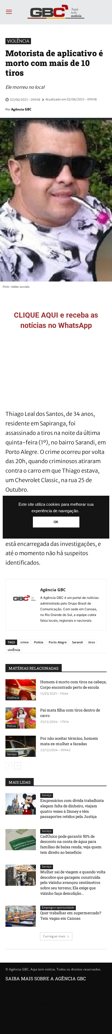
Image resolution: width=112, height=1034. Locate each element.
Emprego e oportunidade (58, 907)
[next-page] (17, 765)
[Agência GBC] (24, 604)
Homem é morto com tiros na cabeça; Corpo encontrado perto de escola (73, 684)
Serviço (12, 754)
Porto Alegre (58, 642)
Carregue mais (54, 936)
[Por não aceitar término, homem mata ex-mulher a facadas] (20, 746)
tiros (91, 642)
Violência (18, 41)
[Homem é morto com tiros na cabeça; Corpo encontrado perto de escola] (20, 689)
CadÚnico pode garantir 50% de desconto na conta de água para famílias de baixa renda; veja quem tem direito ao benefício (71, 844)
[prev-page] (8, 765)
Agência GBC (21, 109)
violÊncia (14, 650)
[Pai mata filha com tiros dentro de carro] (20, 718)
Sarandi (77, 642)
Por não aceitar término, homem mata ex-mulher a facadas (69, 741)
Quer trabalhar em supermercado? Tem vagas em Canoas (70, 915)
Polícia (38, 642)
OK (56, 522)
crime (24, 642)
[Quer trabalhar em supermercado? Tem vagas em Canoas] (20, 916)
